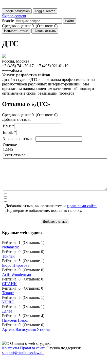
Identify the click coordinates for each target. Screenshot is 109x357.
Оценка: (10, 145)
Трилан (8, 256)
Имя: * (8, 126)
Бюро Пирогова (15, 265)
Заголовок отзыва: (19, 139)
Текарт (8, 293)
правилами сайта (82, 206)
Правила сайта (32, 348)
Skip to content (14, 16)
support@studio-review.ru (23, 352)
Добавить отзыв (55, 222)
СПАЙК (9, 283)
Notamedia (11, 247)
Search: (8, 21)
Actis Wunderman (16, 274)
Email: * (9, 132)
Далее (7, 311)
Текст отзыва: (14, 155)
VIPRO (8, 302)
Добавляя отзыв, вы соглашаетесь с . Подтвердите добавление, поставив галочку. (51, 208)
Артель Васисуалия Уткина (26, 329)
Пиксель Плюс (15, 320)
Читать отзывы (44, 31)
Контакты (10, 348)
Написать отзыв (16, 31)
